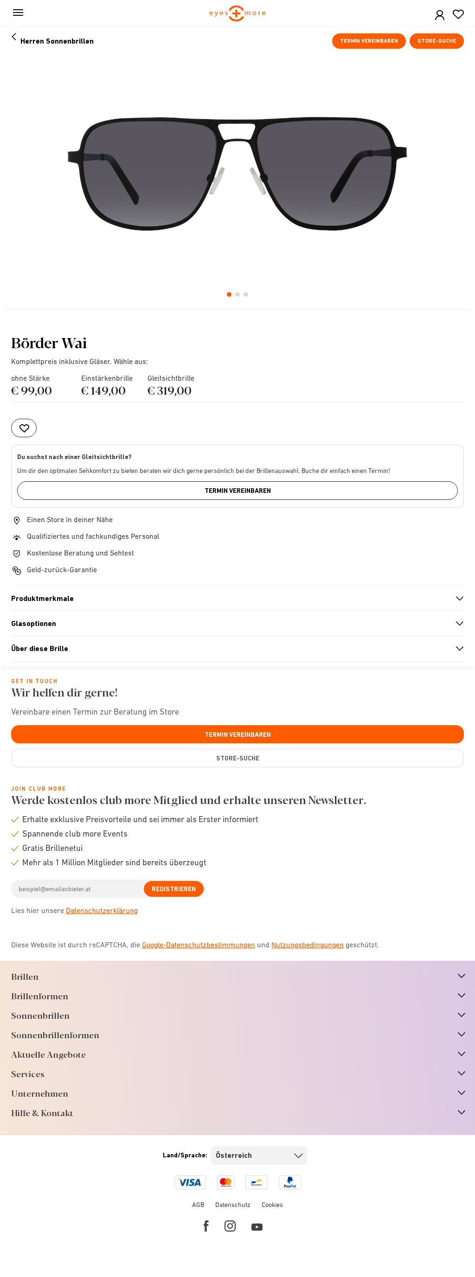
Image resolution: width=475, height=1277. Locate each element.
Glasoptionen (233, 623)
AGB (198, 1204)
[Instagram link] (230, 1226)
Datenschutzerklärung (102, 910)
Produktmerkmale (233, 598)
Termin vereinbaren (369, 41)
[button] (439, 15)
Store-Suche (436, 41)
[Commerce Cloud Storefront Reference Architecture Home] (237, 14)
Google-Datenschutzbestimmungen (198, 944)
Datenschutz (232, 1204)
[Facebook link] (206, 1226)
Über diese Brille (233, 648)
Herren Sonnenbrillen (57, 41)
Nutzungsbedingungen (307, 944)
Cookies (272, 1204)
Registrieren (174, 889)
